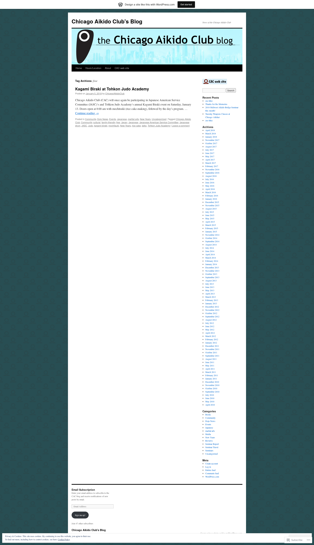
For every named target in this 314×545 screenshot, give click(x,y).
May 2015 (209, 218)
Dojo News (102, 119)
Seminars (209, 450)
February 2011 (211, 375)
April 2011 (210, 368)
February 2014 (211, 260)
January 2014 (211, 264)
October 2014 (211, 238)
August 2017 (211, 146)
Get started (186, 4)
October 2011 (211, 352)
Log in (208, 466)
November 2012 (212, 309)
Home (79, 68)
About (108, 68)
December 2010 (212, 381)
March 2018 (210, 133)
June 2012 (209, 326)
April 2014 (210, 254)
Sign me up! (80, 515)
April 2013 (210, 293)
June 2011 (209, 362)
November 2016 (212, 169)
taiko (144, 125)
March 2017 (210, 162)
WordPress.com (212, 476)
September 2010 (212, 391)
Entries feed (210, 470)
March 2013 (210, 296)
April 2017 (210, 159)
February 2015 (211, 228)
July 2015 (209, 211)
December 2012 (212, 306)
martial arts (133, 119)
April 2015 (210, 221)
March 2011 (210, 372)
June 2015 (209, 215)
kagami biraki (100, 125)
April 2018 (210, 130)
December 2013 (212, 267)
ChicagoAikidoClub (114, 93)
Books (208, 414)
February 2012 (211, 339)
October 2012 (211, 313)
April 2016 (210, 189)
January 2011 (211, 378)
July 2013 (209, 283)
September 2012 (212, 316)
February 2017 (211, 166)
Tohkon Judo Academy (159, 125)
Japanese (122, 119)
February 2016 (211, 195)
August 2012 (211, 319)
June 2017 (209, 153)
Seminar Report (212, 443)
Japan (124, 122)
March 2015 (210, 224)
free (118, 122)
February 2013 (211, 300)
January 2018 (211, 136)
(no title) (209, 100)
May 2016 (209, 185)
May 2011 (209, 365)
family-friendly (108, 122)
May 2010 (209, 401)
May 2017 (209, 156)
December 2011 (212, 345)
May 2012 (209, 329)
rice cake (136, 125)
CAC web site (122, 68)
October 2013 (211, 273)
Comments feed (212, 473)
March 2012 (210, 336)
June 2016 (209, 182)
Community (90, 119)
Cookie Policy (64, 539)
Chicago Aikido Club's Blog (107, 21)
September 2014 (212, 241)
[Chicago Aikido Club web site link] (214, 83)
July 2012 (209, 323)
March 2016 (210, 192)
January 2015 (211, 231)
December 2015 (212, 202)
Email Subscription (83, 489)
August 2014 (211, 244)
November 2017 (212, 140)
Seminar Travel (211, 447)
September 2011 (212, 355)
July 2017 (209, 149)
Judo (90, 125)
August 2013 (211, 280)
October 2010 (211, 388)
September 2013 (212, 277)
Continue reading (87, 113)
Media (208, 434)
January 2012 (211, 342)
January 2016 (211, 198)
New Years (145, 119)
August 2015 (211, 208)
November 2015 (212, 205)
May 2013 (209, 290)
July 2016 (209, 179)
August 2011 (211, 358)
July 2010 (209, 394)
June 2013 (209, 287)
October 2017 (211, 143)
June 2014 (209, 251)
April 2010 (210, 404)
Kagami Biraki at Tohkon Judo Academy (112, 88)
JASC (84, 125)
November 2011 (212, 349)
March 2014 (210, 257)
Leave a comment (181, 125)
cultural (96, 122)
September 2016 (212, 172)
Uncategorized (159, 119)
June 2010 (209, 398)
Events (112, 119)
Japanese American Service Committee (158, 122)
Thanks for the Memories (216, 104)
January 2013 (211, 303)
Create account (211, 463)
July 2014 (209, 247)
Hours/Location (93, 68)
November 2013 (212, 270)
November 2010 (212, 385)
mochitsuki (113, 125)
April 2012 (210, 332)
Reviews (209, 440)
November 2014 (212, 234)
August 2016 (211, 175)
